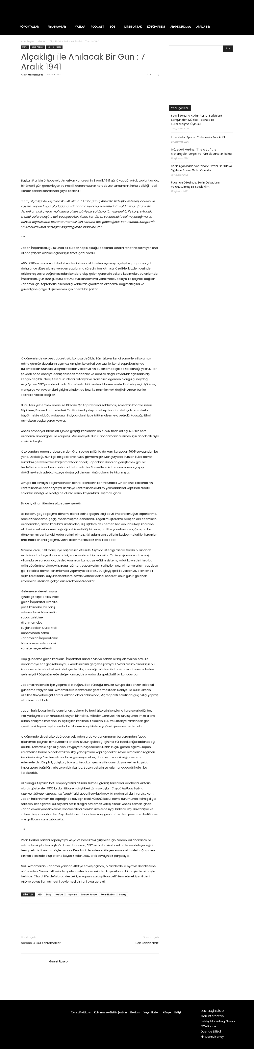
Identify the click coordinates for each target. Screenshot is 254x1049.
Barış (48, 894)
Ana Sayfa (27, 41)
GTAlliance (208, 1026)
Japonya (72, 894)
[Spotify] (225, 11)
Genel (41, 41)
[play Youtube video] (201, 79)
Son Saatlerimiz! (147, 943)
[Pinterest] (43, 84)
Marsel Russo (54, 46)
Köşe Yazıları (38, 46)
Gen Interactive (212, 1016)
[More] (62, 84)
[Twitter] (234, 11)
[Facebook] (200, 11)
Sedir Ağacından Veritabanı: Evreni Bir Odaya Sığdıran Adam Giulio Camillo (201, 168)
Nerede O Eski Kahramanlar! (41, 943)
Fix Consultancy (212, 1037)
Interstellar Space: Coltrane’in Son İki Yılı (198, 137)
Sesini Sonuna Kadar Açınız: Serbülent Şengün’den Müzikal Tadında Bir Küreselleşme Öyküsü (196, 120)
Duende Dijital (211, 1031)
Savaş (122, 894)
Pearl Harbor (108, 894)
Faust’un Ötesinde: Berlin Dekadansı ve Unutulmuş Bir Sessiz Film (195, 185)
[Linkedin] (217, 11)
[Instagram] (209, 11)
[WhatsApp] (52, 84)
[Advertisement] (201, 302)
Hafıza (59, 894)
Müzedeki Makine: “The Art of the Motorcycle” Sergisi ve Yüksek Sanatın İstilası (201, 152)
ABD (39, 894)
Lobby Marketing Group (218, 1021)
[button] (235, 26)
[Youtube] (242, 11)
